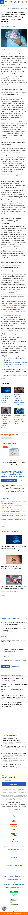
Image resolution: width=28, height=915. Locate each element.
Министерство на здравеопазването (14, 887)
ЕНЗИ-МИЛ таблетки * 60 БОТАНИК (14, 753)
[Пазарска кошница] (26, 2)
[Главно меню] (2, 2)
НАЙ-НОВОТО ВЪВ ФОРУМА (10, 618)
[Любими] (19, 2)
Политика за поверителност (14, 844)
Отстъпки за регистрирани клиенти (14, 860)
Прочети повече (13, 550)
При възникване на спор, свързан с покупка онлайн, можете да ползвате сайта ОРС (14, 875)
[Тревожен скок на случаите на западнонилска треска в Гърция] (14, 559)
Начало (8, 8)
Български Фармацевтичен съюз (14, 879)
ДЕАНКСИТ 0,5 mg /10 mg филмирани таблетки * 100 (12, 740)
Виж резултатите (16, 666)
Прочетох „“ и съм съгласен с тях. (15, 661)
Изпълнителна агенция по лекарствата (14, 882)
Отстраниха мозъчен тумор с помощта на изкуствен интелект (6, 398)
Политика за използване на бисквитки (14, 846)
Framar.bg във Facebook (15, 911)
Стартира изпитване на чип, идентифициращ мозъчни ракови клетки (20, 419)
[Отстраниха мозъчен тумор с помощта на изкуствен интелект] (14, 539)
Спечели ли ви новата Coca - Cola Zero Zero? (14, 629)
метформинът (14, 271)
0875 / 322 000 (22, 806)
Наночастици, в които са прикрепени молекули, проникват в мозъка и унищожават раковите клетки (14, 519)
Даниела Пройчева (11, 26)
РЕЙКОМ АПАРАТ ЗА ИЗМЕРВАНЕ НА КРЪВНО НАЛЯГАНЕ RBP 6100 (14, 747)
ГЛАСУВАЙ (6, 666)
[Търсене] (11, 2)
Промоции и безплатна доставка (14, 865)
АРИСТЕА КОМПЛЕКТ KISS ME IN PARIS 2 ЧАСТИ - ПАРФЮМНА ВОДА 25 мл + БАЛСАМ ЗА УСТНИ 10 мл (13, 697)
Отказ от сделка (14, 862)
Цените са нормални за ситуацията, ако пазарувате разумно (14, 650)
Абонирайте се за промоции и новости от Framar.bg (11, 776)
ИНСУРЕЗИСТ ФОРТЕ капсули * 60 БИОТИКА (14, 463)
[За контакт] (15, 2)
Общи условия (14, 841)
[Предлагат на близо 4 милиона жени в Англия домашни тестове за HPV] (14, 580)
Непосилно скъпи (8, 645)
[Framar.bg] (6, 2)
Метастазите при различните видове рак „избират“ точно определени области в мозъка (6, 421)
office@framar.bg (16, 809)
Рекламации (14, 852)
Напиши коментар (10, 480)
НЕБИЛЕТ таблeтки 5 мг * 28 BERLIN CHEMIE (12, 765)
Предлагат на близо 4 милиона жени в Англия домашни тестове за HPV (13, 588)
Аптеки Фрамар (11, 908)
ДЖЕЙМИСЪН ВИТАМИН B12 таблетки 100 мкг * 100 (14, 685)
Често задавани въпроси (14, 868)
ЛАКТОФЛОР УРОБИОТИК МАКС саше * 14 (14, 691)
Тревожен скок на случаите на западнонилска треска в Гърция (11, 567)
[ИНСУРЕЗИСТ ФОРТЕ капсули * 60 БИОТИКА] (14, 452)
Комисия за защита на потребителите (14, 884)
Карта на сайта (14, 870)
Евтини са (6, 656)
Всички (24, 618)
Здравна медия (15, 8)
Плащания (14, 857)
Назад (2, 8)
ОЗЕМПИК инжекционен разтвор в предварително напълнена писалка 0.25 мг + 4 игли (12, 704)
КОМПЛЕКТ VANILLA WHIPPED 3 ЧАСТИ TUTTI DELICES (12, 679)
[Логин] (22, 2)
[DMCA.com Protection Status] (14, 905)
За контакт (14, 812)
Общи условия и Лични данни (18, 660)
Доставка (14, 854)
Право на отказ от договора (14, 849)
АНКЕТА (3, 636)
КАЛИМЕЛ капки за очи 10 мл (12, 759)
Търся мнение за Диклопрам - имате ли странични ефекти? (15, 623)
